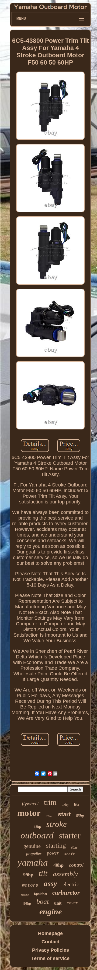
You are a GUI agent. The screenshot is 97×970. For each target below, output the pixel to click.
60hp (74, 847)
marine (25, 894)
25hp (65, 804)
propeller (33, 853)
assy (50, 883)
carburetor (66, 892)
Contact (50, 941)
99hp (28, 874)
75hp (49, 816)
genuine (32, 846)
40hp (58, 865)
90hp (27, 903)
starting (56, 845)
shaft (69, 854)
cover (72, 902)
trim (50, 802)
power (53, 853)
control (76, 865)
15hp (37, 827)
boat (42, 901)
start (64, 814)
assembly (65, 873)
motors (30, 885)
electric (71, 884)
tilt (43, 873)
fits (76, 804)
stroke (56, 824)
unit (57, 903)
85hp (80, 816)
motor (29, 813)
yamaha (33, 862)
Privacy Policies (50, 950)
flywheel (30, 803)
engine (50, 911)
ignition (40, 894)
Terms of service (50, 958)
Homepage (50, 933)
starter (70, 835)
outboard (37, 835)
